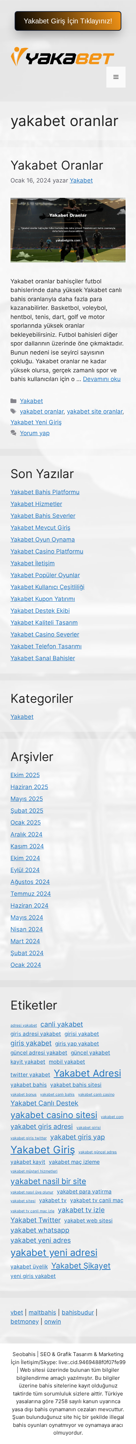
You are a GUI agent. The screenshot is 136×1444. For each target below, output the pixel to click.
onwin (52, 1321)
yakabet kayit (27, 1162)
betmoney (24, 1321)
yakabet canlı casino (96, 1094)
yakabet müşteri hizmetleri (34, 1171)
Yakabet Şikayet (81, 1265)
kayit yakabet (27, 1061)
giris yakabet (31, 1043)
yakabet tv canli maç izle (32, 1211)
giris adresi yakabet (35, 1033)
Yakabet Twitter (35, 1220)
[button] (68, 21)
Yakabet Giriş (42, 1150)
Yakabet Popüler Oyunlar (45, 575)
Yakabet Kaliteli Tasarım (44, 622)
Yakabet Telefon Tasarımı (46, 646)
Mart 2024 (25, 941)
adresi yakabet (23, 1025)
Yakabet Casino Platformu (46, 551)
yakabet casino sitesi (53, 1114)
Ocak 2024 (25, 964)
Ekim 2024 (25, 858)
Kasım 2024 (27, 846)
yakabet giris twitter (28, 1138)
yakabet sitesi (23, 1201)
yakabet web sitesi (88, 1220)
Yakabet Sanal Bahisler (42, 658)
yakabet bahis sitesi (75, 1084)
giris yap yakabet (77, 1043)
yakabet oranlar (41, 411)
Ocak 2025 (25, 822)
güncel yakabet (90, 1052)
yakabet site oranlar (94, 411)
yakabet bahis (28, 1084)
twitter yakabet (30, 1074)
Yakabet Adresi (87, 1073)
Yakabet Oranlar (56, 165)
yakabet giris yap (77, 1137)
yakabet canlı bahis (57, 1094)
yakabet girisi (88, 1127)
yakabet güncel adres (97, 1152)
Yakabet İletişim (32, 563)
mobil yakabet (67, 1061)
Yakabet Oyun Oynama (42, 539)
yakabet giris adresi (41, 1126)
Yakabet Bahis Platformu (45, 492)
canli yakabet (61, 1024)
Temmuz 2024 (30, 893)
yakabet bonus (23, 1094)
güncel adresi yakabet (38, 1052)
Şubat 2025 (26, 810)
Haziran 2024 (29, 905)
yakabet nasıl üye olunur (31, 1192)
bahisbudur (78, 1312)
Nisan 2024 (26, 929)
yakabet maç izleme (74, 1162)
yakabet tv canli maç (96, 1200)
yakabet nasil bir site (48, 1181)
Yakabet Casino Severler (44, 634)
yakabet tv (53, 1200)
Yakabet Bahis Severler (42, 515)
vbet (16, 1312)
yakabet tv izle (81, 1210)
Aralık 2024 (26, 834)
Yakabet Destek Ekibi (40, 610)
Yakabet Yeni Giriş (36, 422)
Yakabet (31, 400)
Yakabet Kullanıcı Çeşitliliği (47, 586)
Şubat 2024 (27, 953)
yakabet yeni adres (40, 1240)
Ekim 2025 (25, 775)
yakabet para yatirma (84, 1191)
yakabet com (112, 1117)
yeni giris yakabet (33, 1276)
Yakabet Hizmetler (36, 503)
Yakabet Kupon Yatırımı (42, 598)
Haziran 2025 (29, 786)
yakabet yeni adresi (53, 1252)
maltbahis (42, 1312)
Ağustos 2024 (30, 881)
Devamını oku (102, 378)
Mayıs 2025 (26, 798)
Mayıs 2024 (26, 917)
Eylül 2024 (25, 869)
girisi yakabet (82, 1033)
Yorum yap (35, 433)
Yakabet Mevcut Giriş (40, 527)
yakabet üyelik (29, 1266)
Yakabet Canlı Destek (44, 1103)
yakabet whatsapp (39, 1230)
